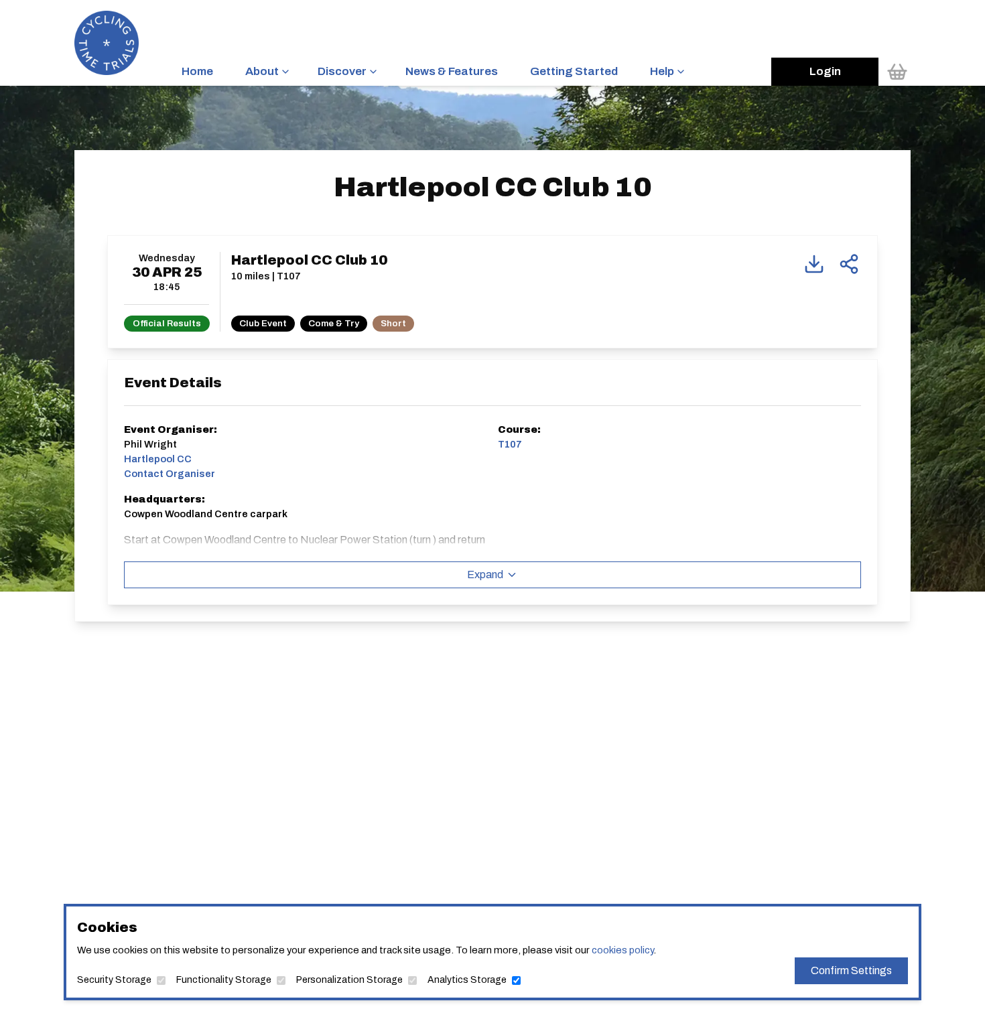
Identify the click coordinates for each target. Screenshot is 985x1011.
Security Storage (114, 980)
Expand (485, 574)
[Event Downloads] (814, 264)
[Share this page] (849, 264)
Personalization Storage (349, 980)
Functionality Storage (223, 980)
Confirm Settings (851, 970)
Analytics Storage (467, 980)
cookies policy (622, 950)
